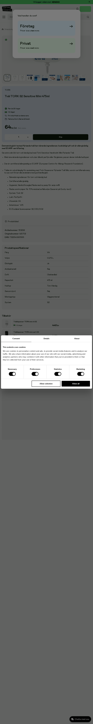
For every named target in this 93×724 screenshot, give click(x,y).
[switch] (35, 374)
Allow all (75, 384)
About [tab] (77, 338)
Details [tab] (47, 338)
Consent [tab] (16, 338)
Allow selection (46, 384)
